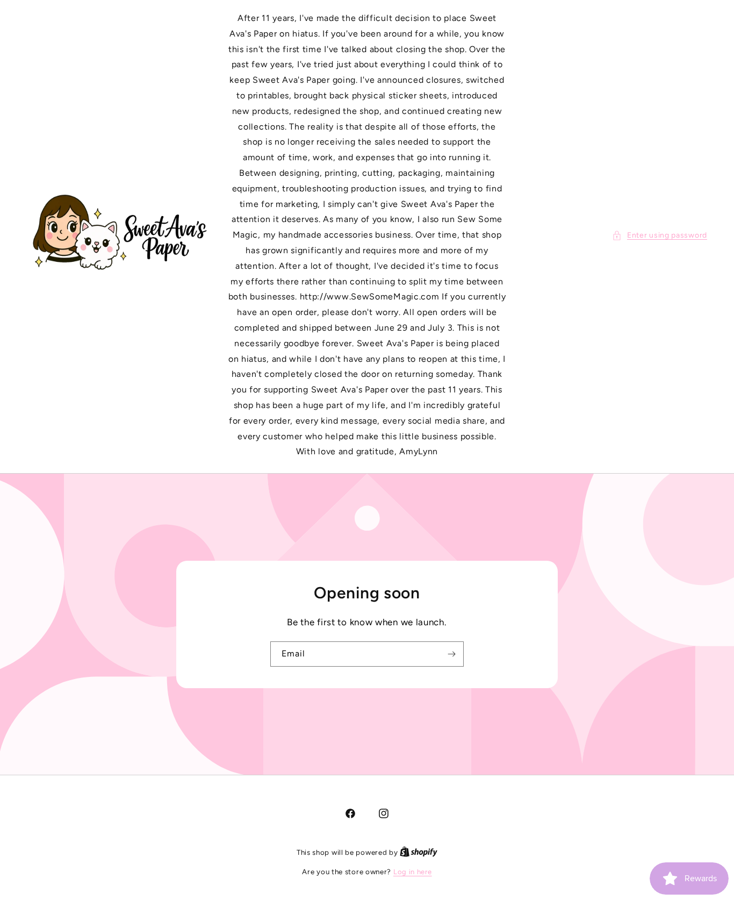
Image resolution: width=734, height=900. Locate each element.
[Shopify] (418, 852)
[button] (659, 235)
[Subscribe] (451, 653)
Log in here (412, 872)
